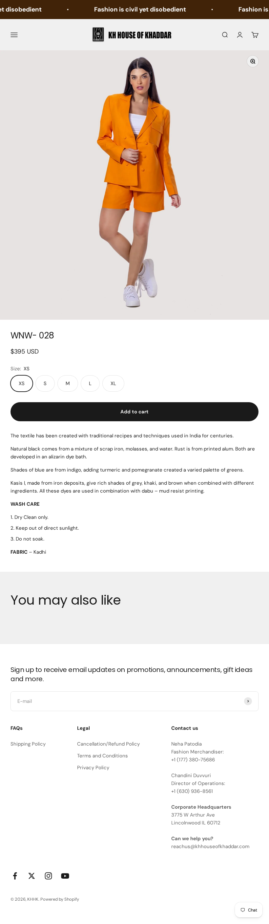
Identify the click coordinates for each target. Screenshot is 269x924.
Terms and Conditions (102, 755)
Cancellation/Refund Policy (108, 744)
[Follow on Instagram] (48, 875)
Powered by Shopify (59, 899)
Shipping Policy (28, 744)
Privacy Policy (93, 767)
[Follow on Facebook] (14, 875)
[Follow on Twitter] (31, 875)
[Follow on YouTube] (65, 875)
